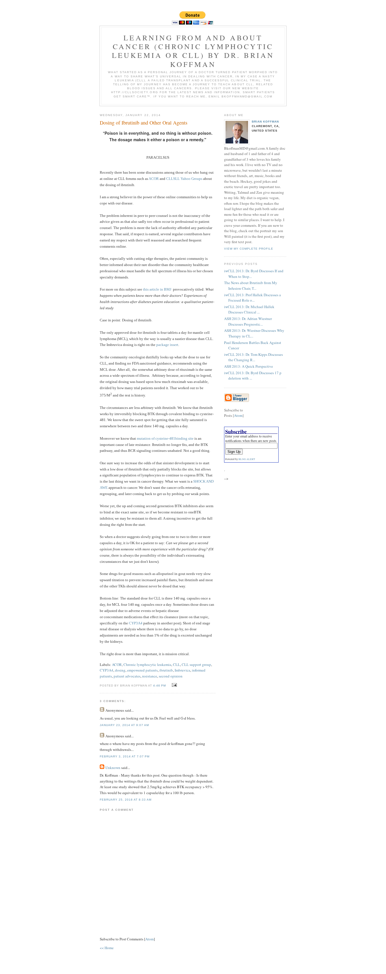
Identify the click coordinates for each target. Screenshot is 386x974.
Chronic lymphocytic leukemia (147, 664)
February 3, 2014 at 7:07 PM (124, 756)
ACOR (154, 179)
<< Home (107, 947)
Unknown (112, 767)
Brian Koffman (265, 121)
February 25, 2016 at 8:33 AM (125, 799)
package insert (167, 345)
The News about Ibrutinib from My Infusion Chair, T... (250, 285)
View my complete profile (248, 248)
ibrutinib (166, 670)
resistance (149, 676)
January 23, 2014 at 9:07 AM (124, 725)
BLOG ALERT (246, 459)
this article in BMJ (157, 289)
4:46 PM (160, 685)
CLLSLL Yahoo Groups (184, 179)
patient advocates (127, 676)
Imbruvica (182, 670)
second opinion (171, 676)
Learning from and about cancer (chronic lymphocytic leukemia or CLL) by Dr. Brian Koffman (193, 51)
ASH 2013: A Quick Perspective (248, 366)
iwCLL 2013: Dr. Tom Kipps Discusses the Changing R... (253, 357)
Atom (149, 939)
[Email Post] (173, 685)
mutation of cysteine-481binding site (165, 438)
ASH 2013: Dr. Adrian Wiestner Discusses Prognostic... (248, 321)
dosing (120, 670)
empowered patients (142, 670)
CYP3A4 (135, 623)
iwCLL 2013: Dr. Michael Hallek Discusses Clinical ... (249, 309)
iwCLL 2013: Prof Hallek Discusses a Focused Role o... (252, 297)
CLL (176, 664)
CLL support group (196, 664)
